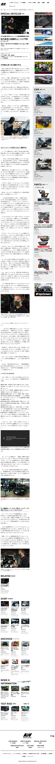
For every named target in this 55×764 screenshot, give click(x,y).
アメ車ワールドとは (13, 2)
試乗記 (43, 2)
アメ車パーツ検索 (32, 2)
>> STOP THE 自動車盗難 (7, 373)
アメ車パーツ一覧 (40, 187)
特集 (39, 2)
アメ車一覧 (38, 92)
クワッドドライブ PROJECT (12, 9)
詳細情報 (6, 58)
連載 (48, 2)
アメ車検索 (22, 2)
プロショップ (12, 6)
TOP (1, 9)
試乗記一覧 (26, 703)
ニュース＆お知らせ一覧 (23, 682)
